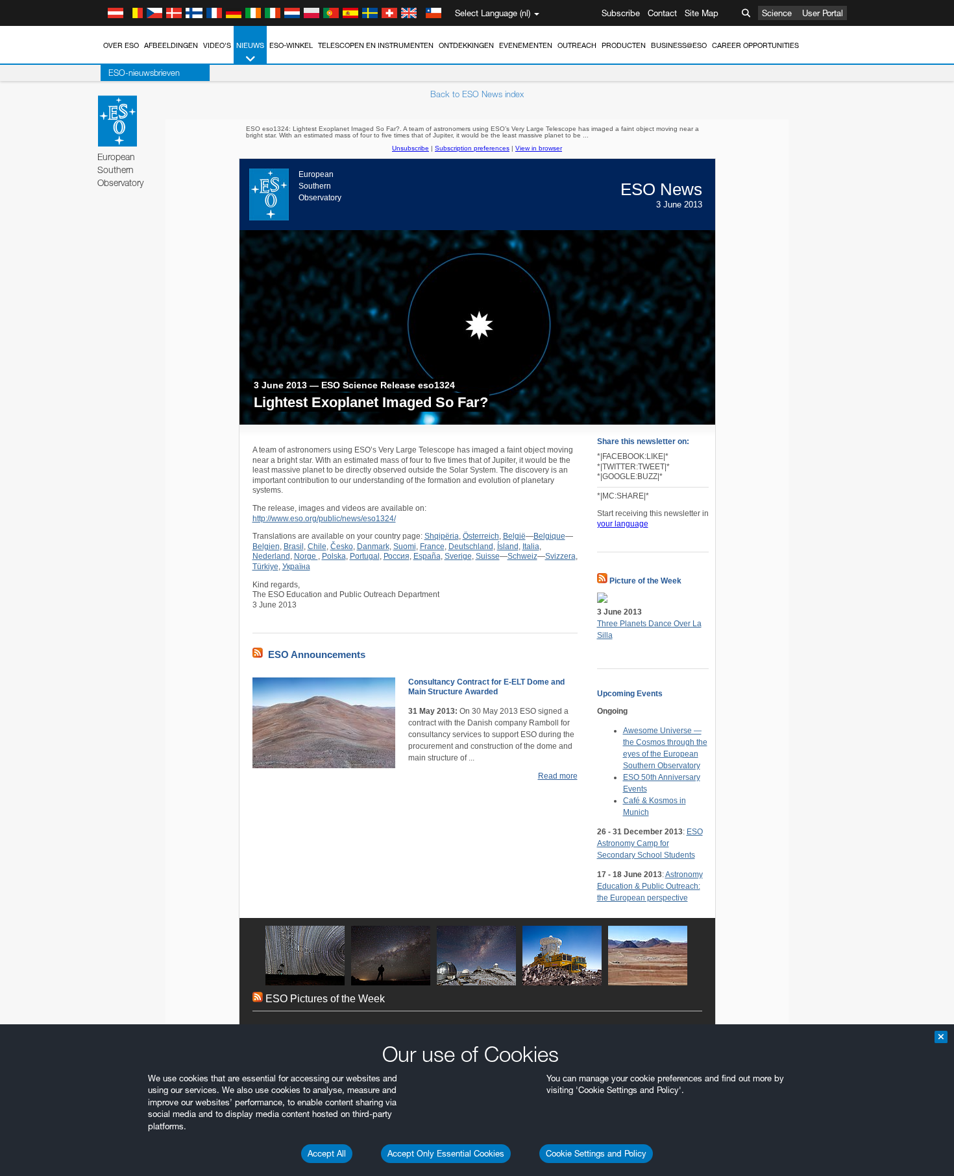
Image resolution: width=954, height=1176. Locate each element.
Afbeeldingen (171, 45)
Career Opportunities (755, 45)
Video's (217, 45)
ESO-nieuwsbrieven (144, 72)
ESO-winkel (291, 45)
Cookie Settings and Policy (596, 1153)
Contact (662, 13)
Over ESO (121, 45)
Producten (624, 45)
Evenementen (525, 45)
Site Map (701, 13)
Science (777, 13)
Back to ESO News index (477, 94)
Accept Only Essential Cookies (445, 1153)
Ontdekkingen (466, 45)
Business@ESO (679, 45)
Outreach (576, 45)
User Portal (822, 13)
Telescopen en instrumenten (376, 45)
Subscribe (621, 13)
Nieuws (250, 45)
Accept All (327, 1153)
